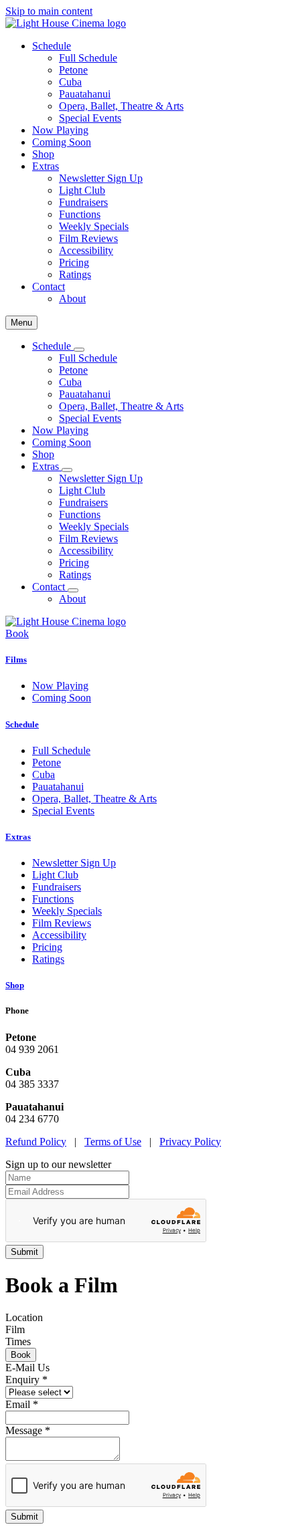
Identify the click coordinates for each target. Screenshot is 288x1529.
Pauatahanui (85, 94)
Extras (18, 837)
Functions (79, 214)
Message (27, 1430)
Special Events (90, 118)
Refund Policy (35, 1141)
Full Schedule (88, 58)
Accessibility (86, 250)
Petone (73, 70)
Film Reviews (88, 238)
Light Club (82, 190)
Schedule (22, 724)
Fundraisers (83, 202)
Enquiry (26, 1379)
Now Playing (60, 130)
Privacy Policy (190, 1141)
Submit (24, 1517)
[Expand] (79, 350)
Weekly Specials (94, 226)
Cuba (70, 82)
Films (16, 660)
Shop (43, 154)
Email (21, 1404)
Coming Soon (61, 142)
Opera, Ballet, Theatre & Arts (121, 106)
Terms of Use (112, 1141)
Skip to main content (48, 11)
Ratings (75, 274)
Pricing (74, 262)
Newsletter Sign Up (101, 178)
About (72, 298)
